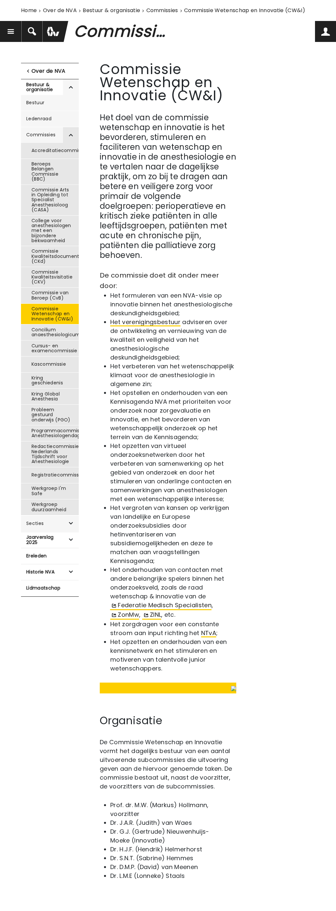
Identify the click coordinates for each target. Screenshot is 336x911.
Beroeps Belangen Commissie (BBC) (45, 171)
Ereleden (36, 555)
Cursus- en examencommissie (54, 348)
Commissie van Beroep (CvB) (50, 295)
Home (29, 10)
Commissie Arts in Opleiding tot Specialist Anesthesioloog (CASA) (50, 199)
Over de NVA (60, 10)
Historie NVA (40, 572)
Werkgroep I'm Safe (49, 490)
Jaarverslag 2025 (40, 539)
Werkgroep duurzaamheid (49, 507)
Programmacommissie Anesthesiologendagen (55, 433)
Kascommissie (49, 364)
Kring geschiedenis (47, 380)
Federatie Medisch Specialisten (165, 605)
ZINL (155, 615)
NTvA (208, 633)
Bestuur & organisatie (111, 10)
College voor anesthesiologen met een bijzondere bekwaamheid (51, 230)
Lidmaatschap (43, 588)
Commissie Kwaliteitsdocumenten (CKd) (55, 256)
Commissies (162, 10)
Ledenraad (39, 118)
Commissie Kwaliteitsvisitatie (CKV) (52, 277)
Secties (35, 523)
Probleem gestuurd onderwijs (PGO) (51, 414)
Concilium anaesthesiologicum (55, 332)
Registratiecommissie (55, 475)
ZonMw (128, 615)
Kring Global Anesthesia (46, 396)
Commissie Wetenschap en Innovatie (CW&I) (52, 313)
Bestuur (35, 102)
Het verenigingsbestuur (145, 322)
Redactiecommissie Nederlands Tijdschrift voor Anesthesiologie (55, 454)
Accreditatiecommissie (55, 150)
